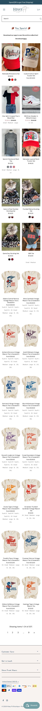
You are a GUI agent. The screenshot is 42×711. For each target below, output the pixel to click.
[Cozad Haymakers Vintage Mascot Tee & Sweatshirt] (31, 439)
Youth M (10, 307)
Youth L (16, 307)
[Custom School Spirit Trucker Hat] (31, 57)
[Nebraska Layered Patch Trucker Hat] (31, 142)
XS (11, 310)
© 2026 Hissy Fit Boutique (11, 706)
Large (16, 123)
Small (5, 123)
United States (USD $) (9, 682)
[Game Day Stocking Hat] (11, 237)
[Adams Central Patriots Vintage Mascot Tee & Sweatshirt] (11, 282)
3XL (10, 316)
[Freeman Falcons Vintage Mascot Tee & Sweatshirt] (31, 542)
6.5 (32, 123)
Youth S (4, 307)
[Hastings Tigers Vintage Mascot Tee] (31, 588)
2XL (17, 313)
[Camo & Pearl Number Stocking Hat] (11, 193)
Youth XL (7, 310)
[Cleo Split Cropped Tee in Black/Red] (11, 100)
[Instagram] (7, 701)
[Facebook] (3, 701)
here (25, 39)
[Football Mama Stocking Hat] (31, 193)
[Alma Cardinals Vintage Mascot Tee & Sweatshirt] (31, 282)
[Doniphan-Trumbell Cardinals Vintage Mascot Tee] (31, 490)
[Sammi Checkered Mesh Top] (11, 142)
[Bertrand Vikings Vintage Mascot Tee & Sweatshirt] (11, 387)
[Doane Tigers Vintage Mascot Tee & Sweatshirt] (11, 490)
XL (18, 170)
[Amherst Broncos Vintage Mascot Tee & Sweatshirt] (11, 336)
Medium (10, 123)
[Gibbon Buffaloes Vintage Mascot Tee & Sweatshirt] (11, 588)
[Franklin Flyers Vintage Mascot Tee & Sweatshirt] (11, 542)
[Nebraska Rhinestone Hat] (11, 57)
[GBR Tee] (31, 237)
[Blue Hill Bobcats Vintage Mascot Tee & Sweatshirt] (31, 387)
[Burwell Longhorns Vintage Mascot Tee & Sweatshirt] (11, 439)
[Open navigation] (6, 9)
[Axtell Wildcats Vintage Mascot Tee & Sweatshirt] (31, 336)
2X (10, 173)
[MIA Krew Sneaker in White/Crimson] (31, 100)
